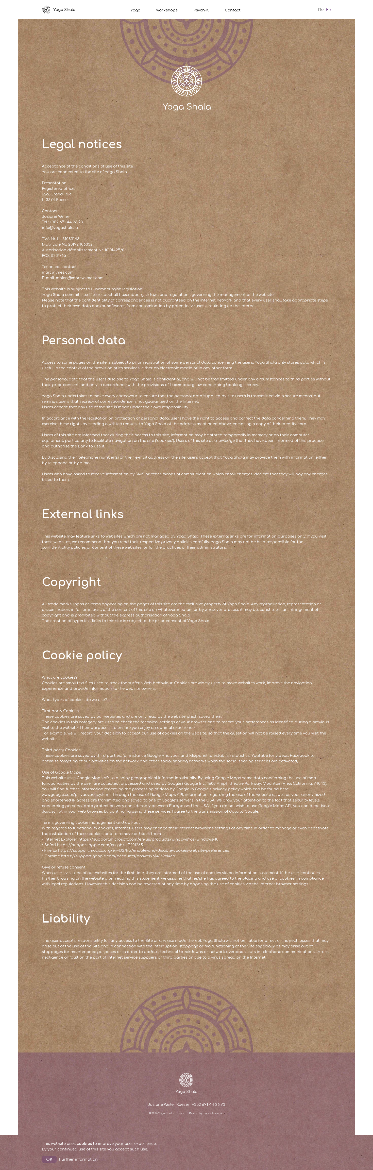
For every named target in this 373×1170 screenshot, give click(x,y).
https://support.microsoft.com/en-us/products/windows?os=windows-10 (148, 839)
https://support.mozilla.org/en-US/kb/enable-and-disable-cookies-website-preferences (143, 850)
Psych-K (201, 10)
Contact (233, 10)
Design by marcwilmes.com (206, 1113)
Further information (78, 1159)
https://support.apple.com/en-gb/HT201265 (100, 845)
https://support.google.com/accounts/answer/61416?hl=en (118, 856)
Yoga (135, 10)
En (328, 10)
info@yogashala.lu (60, 228)
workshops (167, 10)
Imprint (182, 1113)
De (321, 10)
